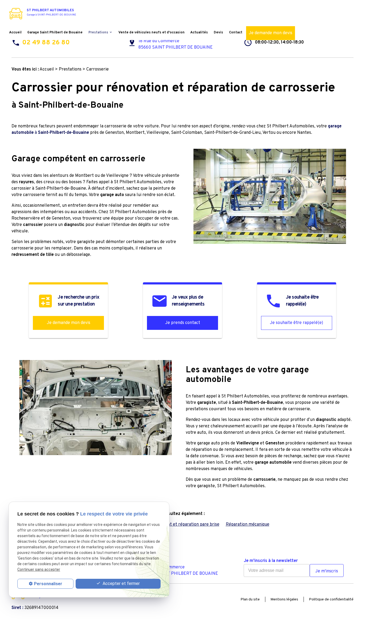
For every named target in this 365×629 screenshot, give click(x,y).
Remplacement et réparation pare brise (180, 524)
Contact (235, 32)
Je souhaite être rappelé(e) (296, 323)
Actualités (199, 32)
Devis (218, 32)
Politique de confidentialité (331, 599)
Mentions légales (284, 599)
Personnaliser (48, 583)
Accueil (15, 32)
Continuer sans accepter (38, 570)
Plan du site (250, 599)
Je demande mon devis (270, 33)
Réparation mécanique (247, 524)
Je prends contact (182, 323)
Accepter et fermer (121, 583)
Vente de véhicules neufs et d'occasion (151, 32)
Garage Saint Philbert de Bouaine (55, 32)
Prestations (98, 32)
